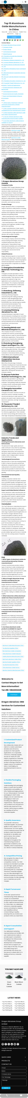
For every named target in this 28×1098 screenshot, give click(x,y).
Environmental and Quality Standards (13, 94)
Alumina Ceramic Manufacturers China (13, 670)
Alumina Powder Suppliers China (11, 662)
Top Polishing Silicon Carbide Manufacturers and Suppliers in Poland (7, 1010)
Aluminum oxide (15, 130)
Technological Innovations (10, 91)
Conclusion (5, 98)
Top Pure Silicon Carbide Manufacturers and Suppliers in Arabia (7, 1004)
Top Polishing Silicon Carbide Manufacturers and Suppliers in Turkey (7, 1006)
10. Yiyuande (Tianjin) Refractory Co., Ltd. (13, 83)
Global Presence (7, 54)
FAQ (3, 100)
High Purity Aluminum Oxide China (12, 659)
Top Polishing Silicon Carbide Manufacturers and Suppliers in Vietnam (20, 1006)
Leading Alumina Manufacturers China (13, 656)
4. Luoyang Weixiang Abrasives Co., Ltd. (13, 62)
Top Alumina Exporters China (10, 664)
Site (20, 34)
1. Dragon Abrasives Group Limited (11, 45)
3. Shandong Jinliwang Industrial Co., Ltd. (13, 60)
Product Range (7, 49)
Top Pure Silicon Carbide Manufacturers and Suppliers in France (20, 1002)
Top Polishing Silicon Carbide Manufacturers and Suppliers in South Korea (7, 1008)
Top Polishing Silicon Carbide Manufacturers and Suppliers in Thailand (20, 1004)
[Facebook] (6, 1044)
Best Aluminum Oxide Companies (12, 651)
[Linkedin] (3, 1044)
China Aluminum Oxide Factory (11, 667)
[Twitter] (9, 1044)
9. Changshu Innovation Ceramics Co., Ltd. (14, 81)
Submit (6, 1088)
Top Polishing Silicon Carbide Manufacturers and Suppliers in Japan (20, 1008)
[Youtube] (12, 1044)
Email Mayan (14, 694)
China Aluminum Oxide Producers (12, 653)
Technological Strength (9, 52)
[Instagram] (15, 1044)
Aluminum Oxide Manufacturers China (13, 645)
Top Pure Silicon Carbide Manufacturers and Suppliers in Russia (7, 1002)
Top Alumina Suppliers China (10, 648)
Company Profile (7, 47)
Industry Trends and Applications (11, 85)
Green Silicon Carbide (9, 984)
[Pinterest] (18, 1044)
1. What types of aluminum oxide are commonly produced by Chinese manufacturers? (12, 104)
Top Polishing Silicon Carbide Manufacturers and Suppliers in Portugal (20, 1010)
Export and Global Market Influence (12, 96)
